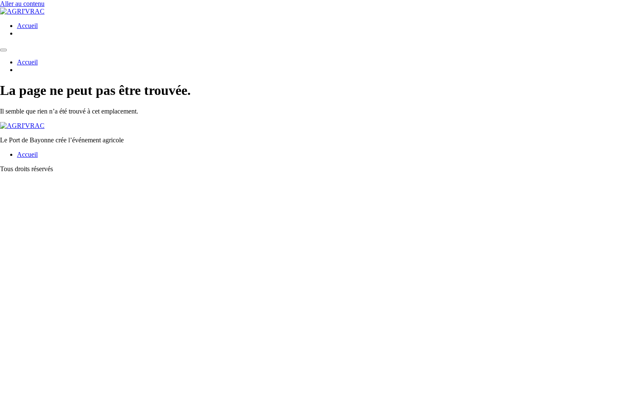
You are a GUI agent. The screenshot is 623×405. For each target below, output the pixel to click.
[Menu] (3, 50)
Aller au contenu (22, 3)
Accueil (27, 25)
